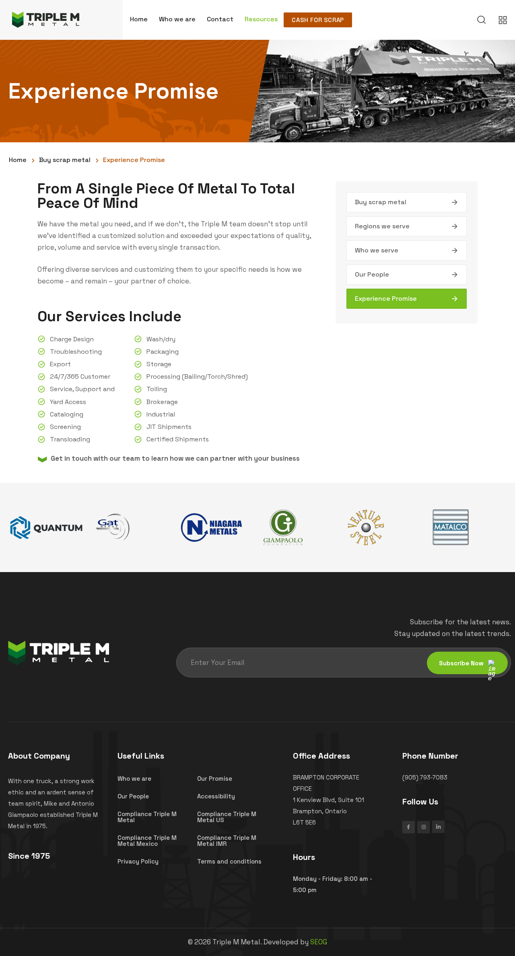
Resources (261, 19)
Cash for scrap (318, 20)
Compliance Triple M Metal (147, 817)
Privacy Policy (138, 861)
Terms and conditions (229, 861)
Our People (372, 274)
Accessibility (216, 796)
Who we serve (376, 250)
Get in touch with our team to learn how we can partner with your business (175, 458)
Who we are (177, 19)
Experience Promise (386, 298)
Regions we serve (382, 226)
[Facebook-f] (408, 827)
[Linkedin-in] (438, 827)
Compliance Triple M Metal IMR (226, 840)
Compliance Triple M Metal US (226, 817)
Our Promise (214, 778)
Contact (220, 19)
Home (139, 19)
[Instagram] (423, 827)
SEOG (318, 942)
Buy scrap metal (380, 202)
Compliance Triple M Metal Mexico (147, 840)
